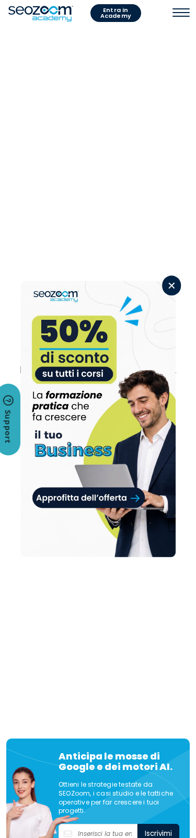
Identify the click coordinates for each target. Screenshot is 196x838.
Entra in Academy (115, 13)
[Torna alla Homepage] (40, 13)
